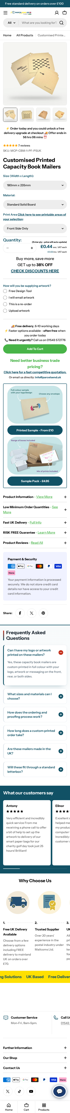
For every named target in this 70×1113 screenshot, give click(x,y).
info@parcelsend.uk (48, 377)
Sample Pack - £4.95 (35, 481)
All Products (24, 35)
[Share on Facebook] (20, 613)
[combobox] (35, 22)
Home (7, 35)
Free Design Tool (20, 291)
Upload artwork (19, 310)
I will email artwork (21, 297)
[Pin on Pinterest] (43, 613)
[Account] (56, 12)
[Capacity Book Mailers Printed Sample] (35, 405)
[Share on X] (31, 613)
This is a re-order (20, 304)
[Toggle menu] (5, 12)
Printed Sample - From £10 (35, 430)
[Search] (61, 22)
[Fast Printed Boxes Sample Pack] (35, 456)
